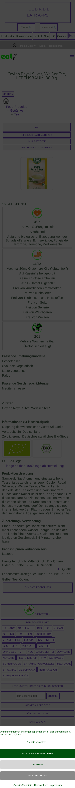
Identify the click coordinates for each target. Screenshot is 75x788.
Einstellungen (37, 775)
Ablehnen (37, 764)
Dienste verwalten (36, 742)
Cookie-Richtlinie (22, 785)
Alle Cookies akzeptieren (37, 753)
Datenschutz (41, 785)
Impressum (56, 785)
